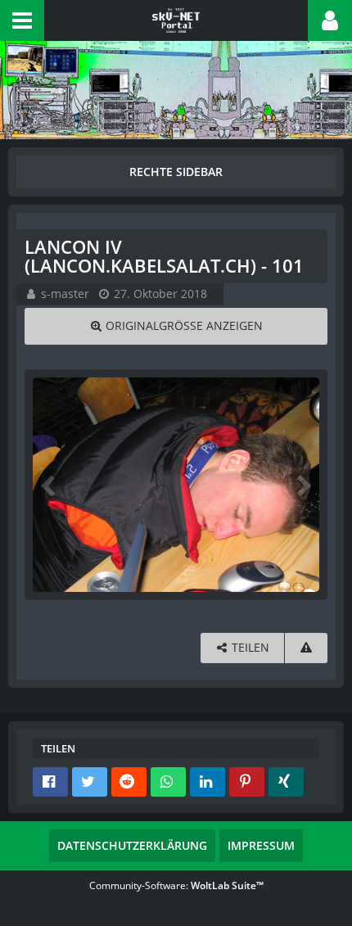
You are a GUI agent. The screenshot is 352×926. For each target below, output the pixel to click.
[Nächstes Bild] (303, 484)
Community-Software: (176, 885)
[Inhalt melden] (306, 648)
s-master (65, 293)
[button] (22, 20)
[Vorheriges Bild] (49, 484)
